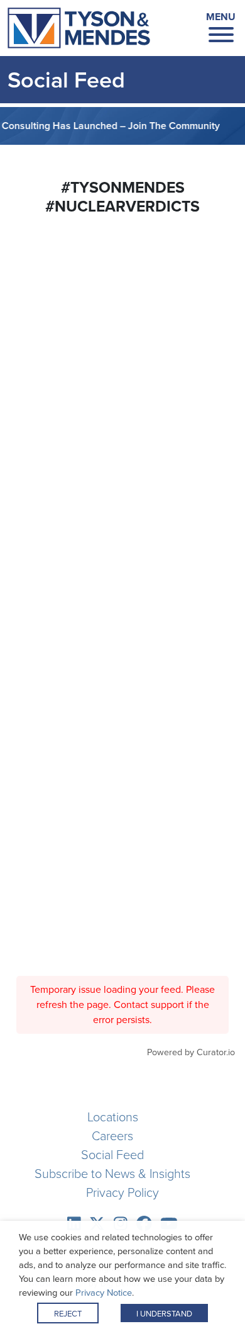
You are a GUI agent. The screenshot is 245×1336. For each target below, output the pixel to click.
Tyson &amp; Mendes (79, 28)
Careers (112, 1135)
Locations (112, 1116)
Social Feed (112, 1154)
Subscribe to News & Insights (112, 1173)
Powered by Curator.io (191, 1052)
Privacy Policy (122, 1192)
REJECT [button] (68, 1314)
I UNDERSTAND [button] (164, 1314)
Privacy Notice (103, 1292)
